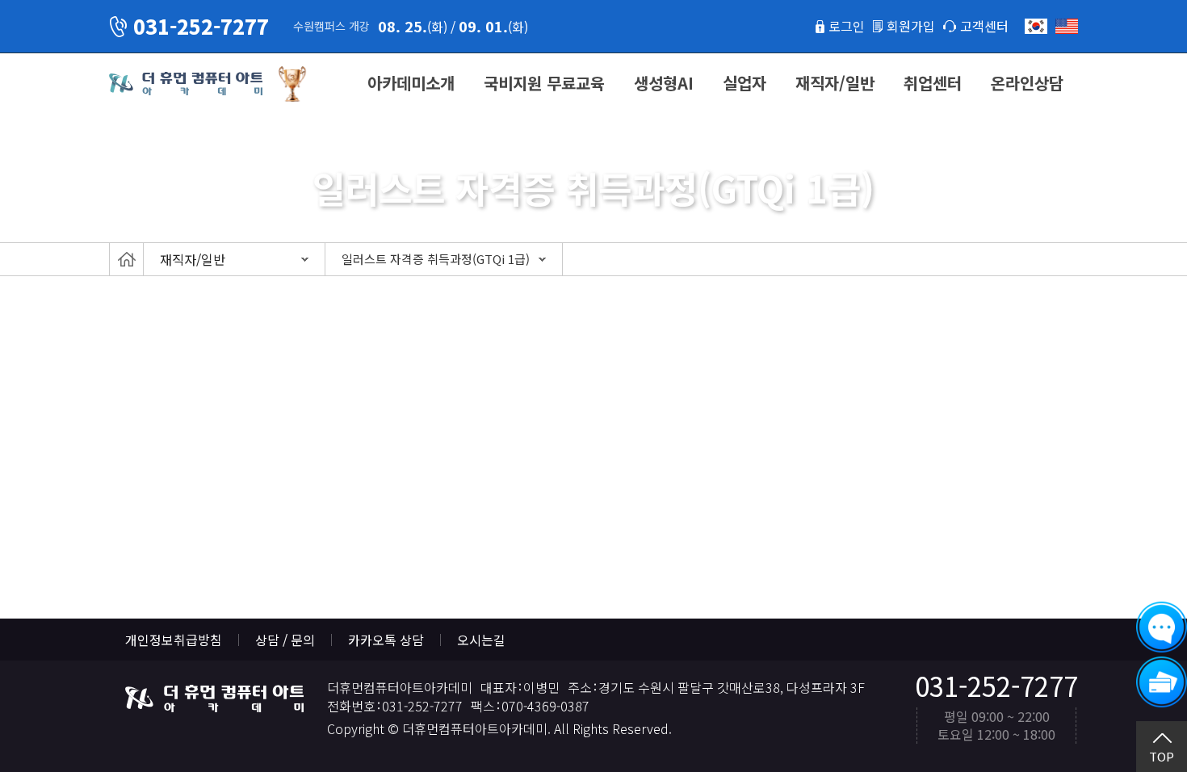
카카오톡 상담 (386, 639)
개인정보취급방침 (173, 639)
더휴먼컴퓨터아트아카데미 (185, 84)
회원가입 (911, 26)
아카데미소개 (411, 82)
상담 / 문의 (285, 639)
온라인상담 (1027, 82)
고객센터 (984, 26)
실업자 (744, 82)
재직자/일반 (835, 82)
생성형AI (664, 82)
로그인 (846, 26)
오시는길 (481, 639)
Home (126, 259)
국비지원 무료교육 (544, 82)
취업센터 (933, 82)
